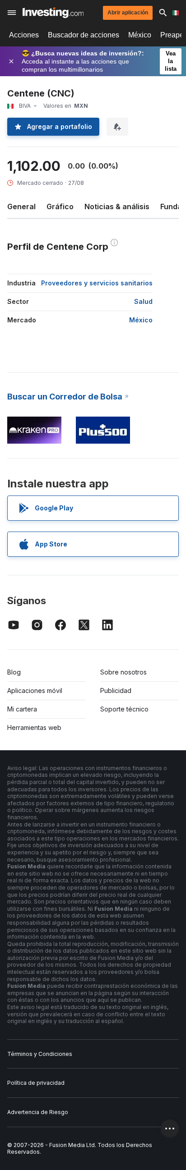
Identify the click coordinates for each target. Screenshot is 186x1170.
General (21, 206)
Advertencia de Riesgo (37, 1112)
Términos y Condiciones (39, 1054)
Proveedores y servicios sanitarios (97, 283)
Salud (143, 301)
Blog (14, 672)
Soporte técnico (124, 709)
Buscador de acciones (83, 35)
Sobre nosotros (123, 672)
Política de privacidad (36, 1082)
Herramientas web (34, 727)
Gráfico (60, 206)
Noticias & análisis (116, 206)
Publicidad (115, 690)
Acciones (24, 35)
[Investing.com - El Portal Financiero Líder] (53, 12)
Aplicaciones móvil (34, 690)
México (139, 35)
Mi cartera (22, 709)
